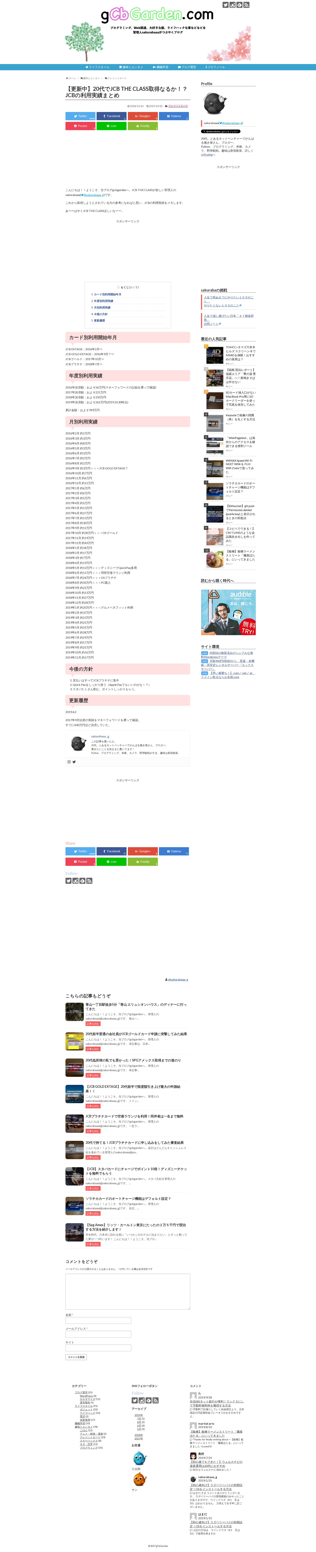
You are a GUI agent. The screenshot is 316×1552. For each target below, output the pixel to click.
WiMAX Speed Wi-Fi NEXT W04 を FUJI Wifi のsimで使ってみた (240, 466)
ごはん (84, 1430)
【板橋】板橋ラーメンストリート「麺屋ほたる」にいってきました (240, 555)
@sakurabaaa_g (178, 979)
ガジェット (86, 1409)
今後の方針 (101, 314)
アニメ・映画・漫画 (91, 1433)
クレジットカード (178, 106)
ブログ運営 (81, 1392)
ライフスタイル (84, 1405)
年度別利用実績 (103, 300)
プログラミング (89, 1447)
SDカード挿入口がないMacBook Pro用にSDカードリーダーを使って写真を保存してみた (241, 398)
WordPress (86, 1395)
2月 (139, 1425)
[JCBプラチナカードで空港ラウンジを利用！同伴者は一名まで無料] (74, 1124)
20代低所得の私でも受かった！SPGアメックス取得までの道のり (133, 1060)
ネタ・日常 (86, 1444)
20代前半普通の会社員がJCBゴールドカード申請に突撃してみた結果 (136, 1034)
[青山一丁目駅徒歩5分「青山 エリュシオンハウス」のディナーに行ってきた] (74, 1012)
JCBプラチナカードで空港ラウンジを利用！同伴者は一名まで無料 (134, 1116)
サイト (69, 1342)
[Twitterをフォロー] (226, 5)
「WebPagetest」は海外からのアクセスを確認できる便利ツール (240, 442)
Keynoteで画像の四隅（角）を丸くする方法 (240, 417)
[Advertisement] (127, 158)
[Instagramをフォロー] (233, 5)
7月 (139, 1418)
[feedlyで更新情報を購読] (239, 5)
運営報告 (85, 1402)
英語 (82, 1416)
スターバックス (89, 1440)
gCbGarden (80, 5)
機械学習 (80, 1423)
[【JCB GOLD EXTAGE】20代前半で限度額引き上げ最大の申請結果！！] (74, 1094)
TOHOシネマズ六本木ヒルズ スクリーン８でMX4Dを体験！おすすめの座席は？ (241, 353)
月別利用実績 (102, 307)
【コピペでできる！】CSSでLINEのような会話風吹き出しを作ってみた (240, 534)
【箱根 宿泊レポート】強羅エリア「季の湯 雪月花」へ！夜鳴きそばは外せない (241, 376)
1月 (139, 1429)
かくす (134, 287)
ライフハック (87, 1412)
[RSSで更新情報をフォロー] (246, 5)
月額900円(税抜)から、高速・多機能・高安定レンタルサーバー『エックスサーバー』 (227, 665)
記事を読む (93, 1023)
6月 (139, 1422)
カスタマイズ (87, 1398)
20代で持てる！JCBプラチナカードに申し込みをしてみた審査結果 (135, 1142)
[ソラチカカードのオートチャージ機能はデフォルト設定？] (74, 1206)
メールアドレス (76, 1328)
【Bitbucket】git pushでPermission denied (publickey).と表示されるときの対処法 (240, 512)
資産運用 (85, 1419)
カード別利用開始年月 (107, 294)
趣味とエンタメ (84, 1426)
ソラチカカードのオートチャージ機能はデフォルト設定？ (128, 1198)
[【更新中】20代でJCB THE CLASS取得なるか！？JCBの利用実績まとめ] (174, 116)
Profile (208, 154)
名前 (69, 1315)
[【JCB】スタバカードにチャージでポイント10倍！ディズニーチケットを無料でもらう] (74, 1176)
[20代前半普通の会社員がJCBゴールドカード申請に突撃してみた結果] (74, 1041)
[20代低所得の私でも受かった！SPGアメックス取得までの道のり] (74, 1068)
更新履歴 (99, 320)
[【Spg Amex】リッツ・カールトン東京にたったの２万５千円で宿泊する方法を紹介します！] (74, 1232)
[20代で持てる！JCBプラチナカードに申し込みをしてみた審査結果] (74, 1150)
